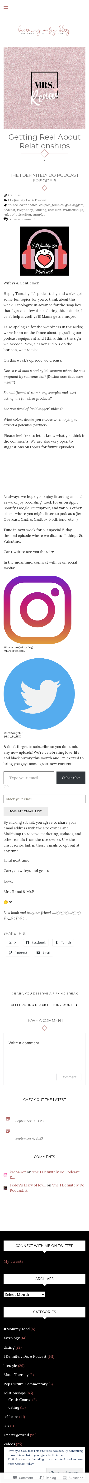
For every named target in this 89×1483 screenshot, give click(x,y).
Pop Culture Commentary (25, 1384)
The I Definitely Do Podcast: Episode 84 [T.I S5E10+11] (43, 1130)
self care (11, 1416)
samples (39, 214)
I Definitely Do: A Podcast (27, 200)
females (58, 205)
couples (44, 205)
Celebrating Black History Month (43, 1005)
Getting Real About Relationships (44, 141)
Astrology (12, 1338)
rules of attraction (17, 214)
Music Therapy (16, 1374)
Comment (68, 1077)
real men (54, 210)
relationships (73, 210)
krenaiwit (15, 195)
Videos (9, 1444)
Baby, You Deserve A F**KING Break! (46, 993)
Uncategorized (16, 1435)
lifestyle (10, 1365)
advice (13, 205)
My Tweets (13, 1261)
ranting (40, 210)
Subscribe (71, 777)
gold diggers (74, 205)
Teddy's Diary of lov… (28, 1185)
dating (9, 1347)
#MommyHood (17, 1329)
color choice (28, 205)
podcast (9, 210)
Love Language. (31, 1116)
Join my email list (25, 811)
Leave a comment (21, 219)
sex (6, 1425)
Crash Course (19, 1399)
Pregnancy (25, 210)
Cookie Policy (24, 1463)
